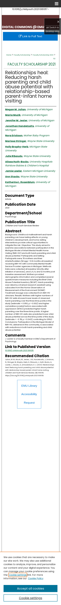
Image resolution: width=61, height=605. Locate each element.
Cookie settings (18, 575)
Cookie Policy (35, 578)
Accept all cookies (30, 588)
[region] (30, 578)
